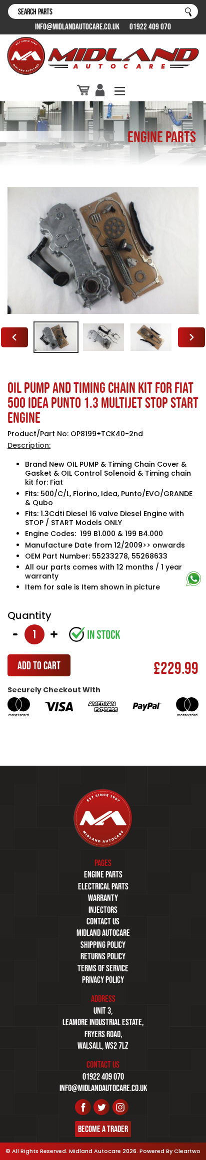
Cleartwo (187, 1151)
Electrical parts (103, 886)
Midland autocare (103, 933)
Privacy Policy (103, 980)
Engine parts (103, 874)
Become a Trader (103, 1129)
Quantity (30, 615)
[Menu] (120, 90)
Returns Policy (103, 956)
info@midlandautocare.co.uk (77, 26)
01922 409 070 (150, 26)
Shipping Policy (103, 945)
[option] (56, 337)
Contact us (103, 921)
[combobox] (103, 11)
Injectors (103, 910)
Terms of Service (103, 968)
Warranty (103, 898)
